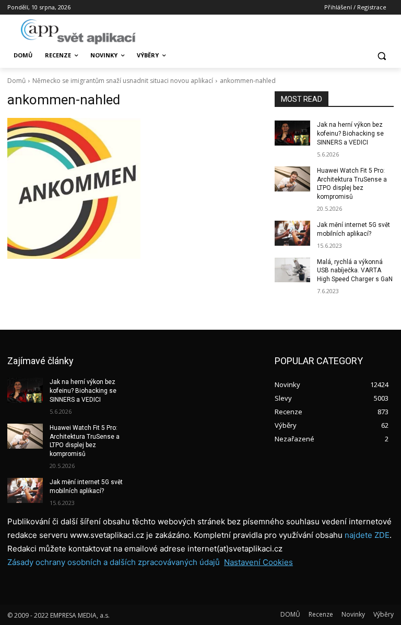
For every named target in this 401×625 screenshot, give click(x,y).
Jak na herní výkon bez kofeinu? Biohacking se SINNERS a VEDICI (350, 133)
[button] (381, 55)
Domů (16, 80)
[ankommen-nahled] (133, 188)
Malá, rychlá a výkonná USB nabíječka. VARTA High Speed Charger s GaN (355, 270)
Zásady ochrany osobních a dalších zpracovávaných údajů (113, 562)
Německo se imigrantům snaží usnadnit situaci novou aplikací (122, 80)
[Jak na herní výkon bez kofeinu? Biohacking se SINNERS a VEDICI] (292, 133)
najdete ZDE (367, 535)
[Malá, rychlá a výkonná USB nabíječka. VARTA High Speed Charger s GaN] (292, 270)
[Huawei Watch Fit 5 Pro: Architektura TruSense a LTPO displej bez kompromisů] (292, 178)
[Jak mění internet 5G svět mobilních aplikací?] (292, 233)
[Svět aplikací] (78, 31)
